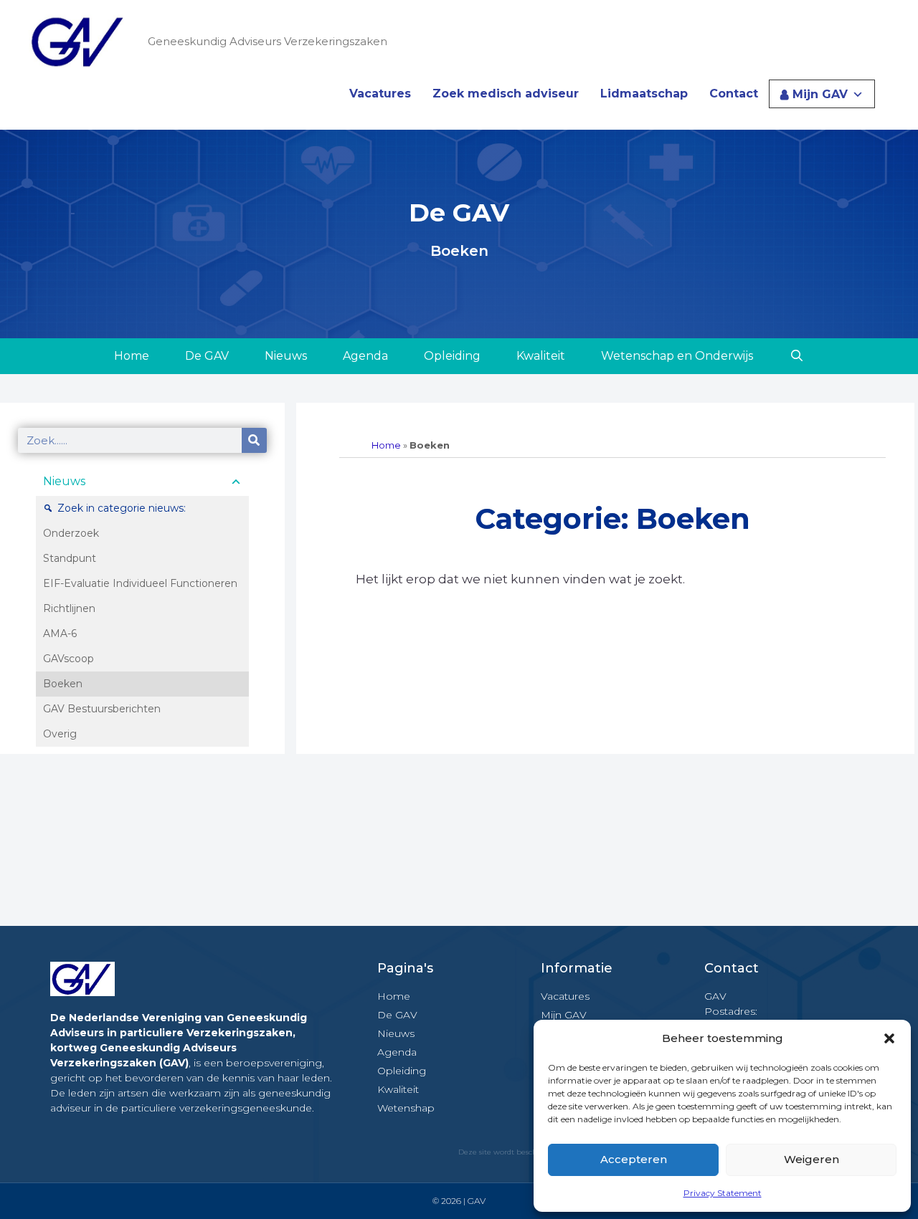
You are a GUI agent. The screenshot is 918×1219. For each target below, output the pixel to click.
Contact (733, 93)
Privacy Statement (722, 1192)
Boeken (62, 683)
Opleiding (452, 356)
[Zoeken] (254, 440)
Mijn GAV (820, 94)
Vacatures (380, 93)
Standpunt (69, 558)
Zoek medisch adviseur (505, 93)
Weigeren (811, 1159)
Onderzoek (71, 533)
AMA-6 (60, 633)
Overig (60, 733)
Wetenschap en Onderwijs (677, 356)
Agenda (365, 356)
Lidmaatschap (644, 93)
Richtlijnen (69, 608)
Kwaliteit (540, 356)
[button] (889, 1038)
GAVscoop (68, 658)
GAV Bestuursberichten (102, 708)
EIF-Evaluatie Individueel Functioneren (140, 583)
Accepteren (633, 1159)
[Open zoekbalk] (796, 356)
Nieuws (286, 356)
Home (131, 356)
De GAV (207, 356)
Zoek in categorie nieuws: (121, 508)
